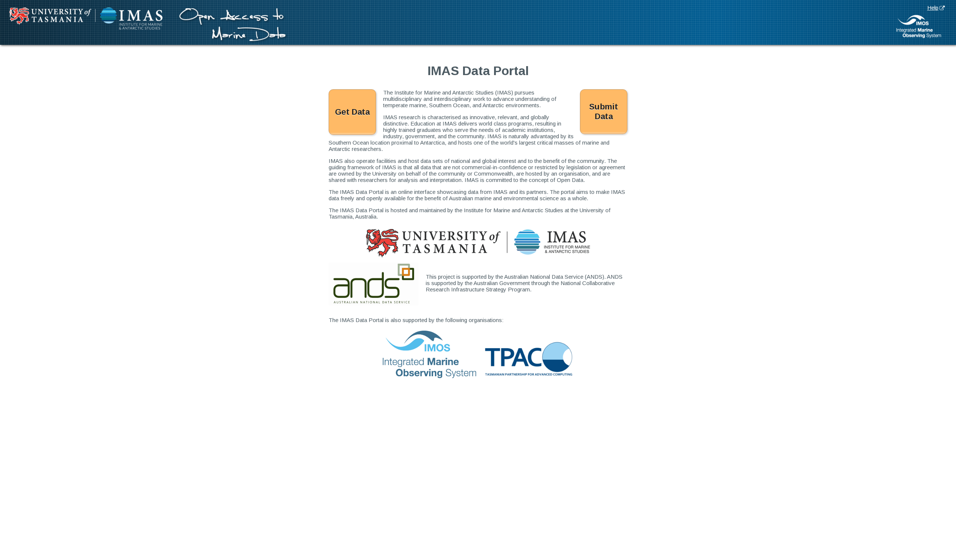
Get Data (352, 112)
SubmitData (603, 111)
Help (932, 7)
